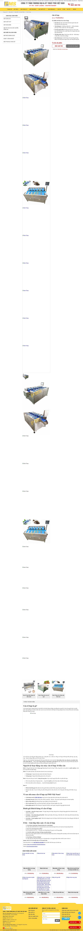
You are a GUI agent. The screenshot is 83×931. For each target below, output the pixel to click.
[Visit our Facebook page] (7, 928)
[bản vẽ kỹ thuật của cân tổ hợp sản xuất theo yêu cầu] (36, 111)
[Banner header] (43, 4)
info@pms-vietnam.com (11, 919)
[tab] (29, 701)
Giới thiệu (16, 9)
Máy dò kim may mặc (73, 892)
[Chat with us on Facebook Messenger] (79, 913)
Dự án (64, 9)
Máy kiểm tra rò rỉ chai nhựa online (43, 893)
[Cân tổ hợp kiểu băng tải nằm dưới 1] (36, 359)
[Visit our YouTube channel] (3, 928)
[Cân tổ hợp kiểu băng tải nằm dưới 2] (36, 331)
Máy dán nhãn (33, 9)
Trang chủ (5, 12)
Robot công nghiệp (9, 38)
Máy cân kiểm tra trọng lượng (29, 869)
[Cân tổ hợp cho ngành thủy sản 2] (36, 166)
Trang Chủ (9, 9)
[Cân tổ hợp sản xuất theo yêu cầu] (36, 28)
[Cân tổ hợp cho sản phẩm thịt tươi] (36, 304)
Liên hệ (74, 9)
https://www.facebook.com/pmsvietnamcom (36, 844)
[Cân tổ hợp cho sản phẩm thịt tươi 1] (36, 276)
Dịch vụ (59, 9)
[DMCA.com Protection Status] (71, 919)
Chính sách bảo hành (66, 916)
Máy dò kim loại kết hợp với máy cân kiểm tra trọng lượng (73, 869)
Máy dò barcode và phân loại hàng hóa (29, 893)
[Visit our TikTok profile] (11, 928)
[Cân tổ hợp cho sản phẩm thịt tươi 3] (36, 221)
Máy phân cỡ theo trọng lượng (58, 869)
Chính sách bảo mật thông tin (68, 912)
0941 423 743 (59, 46)
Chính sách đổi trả (66, 914)
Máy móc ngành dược (9, 35)
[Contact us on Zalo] (79, 917)
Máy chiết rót (42, 9)
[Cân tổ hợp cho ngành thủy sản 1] (36, 138)
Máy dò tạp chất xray (58, 892)
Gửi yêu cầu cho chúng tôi (72, 46)
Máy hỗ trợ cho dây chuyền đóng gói (11, 28)
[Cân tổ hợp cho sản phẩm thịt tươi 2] (36, 248)
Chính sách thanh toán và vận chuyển (70, 910)
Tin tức (68, 9)
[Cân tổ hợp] (36, 83)
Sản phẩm (11, 12)
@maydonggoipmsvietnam (31, 846)
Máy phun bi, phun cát (9, 41)
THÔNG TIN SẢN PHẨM (29, 701)
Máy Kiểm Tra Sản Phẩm (20, 12)
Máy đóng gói (24, 9)
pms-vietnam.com (11, 921)
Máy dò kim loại (44, 868)
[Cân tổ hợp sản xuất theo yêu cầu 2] (36, 55)
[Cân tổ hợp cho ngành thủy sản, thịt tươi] (36, 193)
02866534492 (11, 916)
